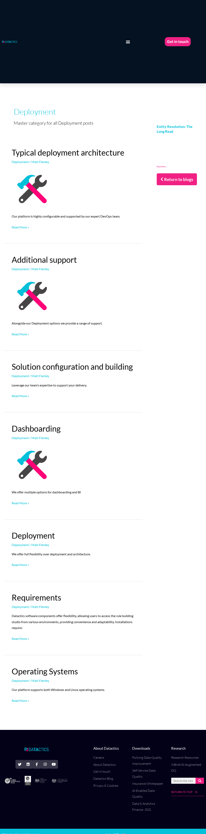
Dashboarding (36, 428)
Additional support (44, 260)
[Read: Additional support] (32, 295)
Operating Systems (45, 671)
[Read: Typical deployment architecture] (32, 188)
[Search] (200, 781)
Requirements (36, 597)
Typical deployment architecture (68, 152)
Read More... (162, 166)
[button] (128, 41)
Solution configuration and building (72, 366)
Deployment (20, 162)
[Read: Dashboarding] (32, 464)
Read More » (20, 226)
